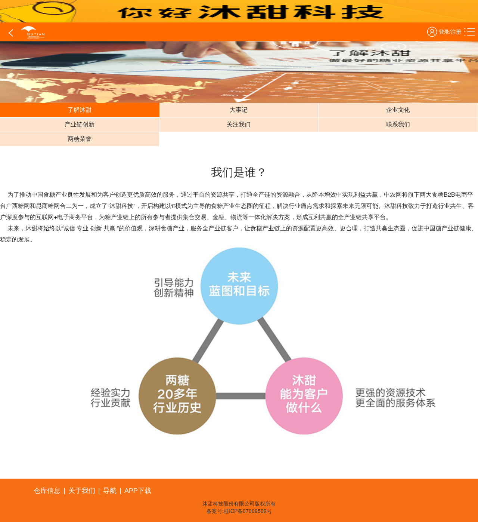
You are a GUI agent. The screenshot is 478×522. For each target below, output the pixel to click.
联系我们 (398, 124)
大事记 (239, 110)
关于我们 (81, 490)
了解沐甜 (79, 110)
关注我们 (239, 124)
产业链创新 (79, 124)
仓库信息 (47, 490)
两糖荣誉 (79, 139)
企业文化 (398, 110)
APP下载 (137, 490)
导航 (110, 490)
